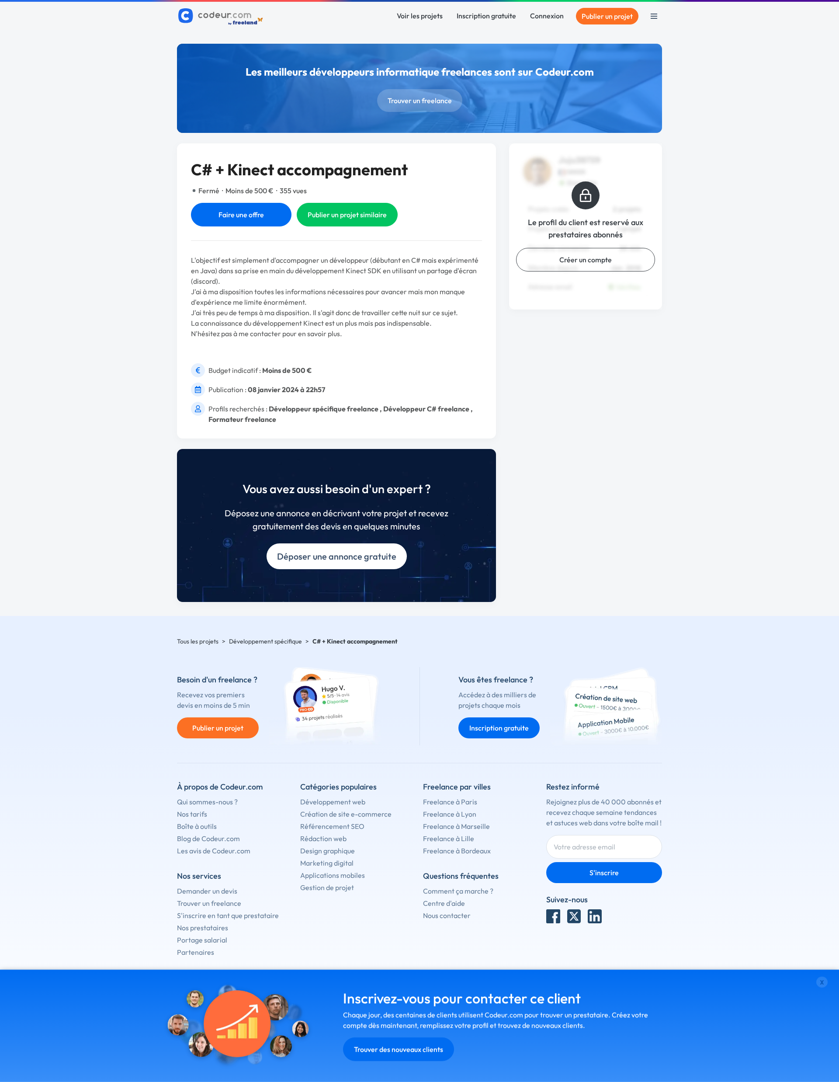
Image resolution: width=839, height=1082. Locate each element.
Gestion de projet (327, 887)
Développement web (332, 801)
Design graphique (327, 850)
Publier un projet (607, 16)
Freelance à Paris (450, 801)
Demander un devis (207, 891)
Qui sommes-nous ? (207, 801)
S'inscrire (604, 872)
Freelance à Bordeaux (457, 850)
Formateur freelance (242, 419)
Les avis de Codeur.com (213, 850)
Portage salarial (202, 940)
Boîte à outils (197, 826)
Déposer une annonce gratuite (336, 556)
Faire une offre (241, 214)
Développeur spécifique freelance (323, 408)
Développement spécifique (265, 641)
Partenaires (195, 952)
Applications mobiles (332, 875)
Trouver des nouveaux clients (398, 1049)
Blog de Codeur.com (208, 838)
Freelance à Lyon (449, 814)
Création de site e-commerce (346, 814)
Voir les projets (420, 15)
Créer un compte (585, 259)
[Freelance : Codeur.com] (222, 16)
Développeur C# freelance (426, 408)
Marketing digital (327, 863)
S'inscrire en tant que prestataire (228, 915)
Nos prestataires (202, 927)
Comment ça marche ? (458, 891)
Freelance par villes (457, 787)
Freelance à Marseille (456, 826)
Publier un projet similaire (347, 214)
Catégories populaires (338, 787)
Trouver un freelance (420, 100)
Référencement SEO (332, 826)
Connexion (547, 15)
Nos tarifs (192, 814)
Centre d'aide (444, 903)
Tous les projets (197, 641)
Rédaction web (323, 838)
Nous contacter (447, 915)
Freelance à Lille (448, 838)
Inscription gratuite (486, 15)
